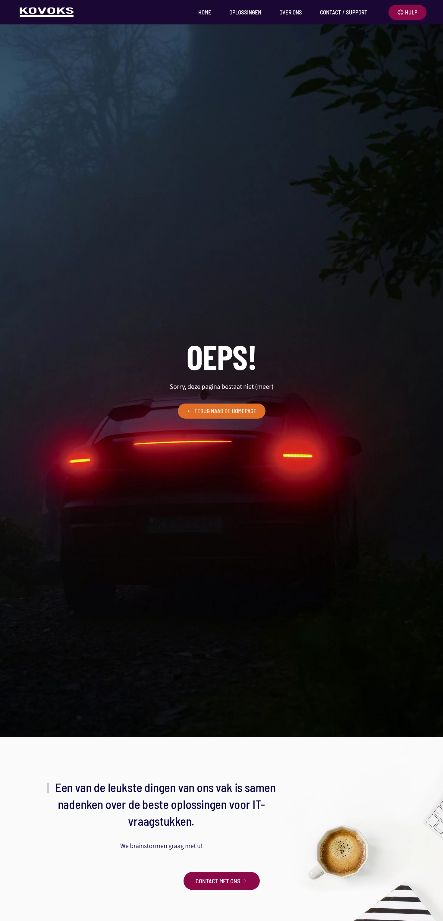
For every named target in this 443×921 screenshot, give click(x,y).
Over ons (290, 12)
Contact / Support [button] (343, 12)
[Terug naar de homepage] (48, 12)
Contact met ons (218, 881)
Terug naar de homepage (225, 410)
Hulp (411, 12)
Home (204, 12)
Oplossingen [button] (245, 12)
